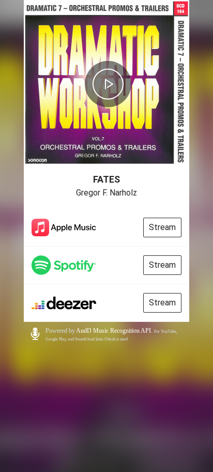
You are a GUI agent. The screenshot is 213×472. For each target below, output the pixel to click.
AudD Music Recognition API (113, 330)
